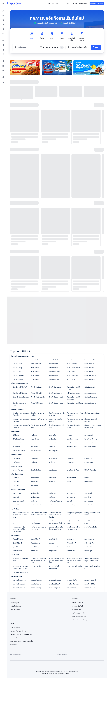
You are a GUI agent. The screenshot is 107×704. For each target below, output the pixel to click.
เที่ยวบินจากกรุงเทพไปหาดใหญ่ (37, 414)
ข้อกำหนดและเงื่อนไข (78, 613)
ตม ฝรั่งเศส (16, 447)
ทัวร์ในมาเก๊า (34, 458)
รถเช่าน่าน (34, 501)
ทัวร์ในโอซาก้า (88, 458)
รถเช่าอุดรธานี (71, 493)
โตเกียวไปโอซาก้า (36, 539)
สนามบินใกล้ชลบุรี (36, 588)
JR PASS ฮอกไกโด (36, 566)
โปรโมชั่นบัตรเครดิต (90, 470)
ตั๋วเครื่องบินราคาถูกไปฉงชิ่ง (57, 403)
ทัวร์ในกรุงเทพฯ (35, 462)
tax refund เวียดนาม (90, 439)
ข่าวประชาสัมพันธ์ (77, 606)
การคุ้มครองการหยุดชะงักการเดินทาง (38, 528)
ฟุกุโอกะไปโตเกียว (89, 543)
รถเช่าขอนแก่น (71, 497)
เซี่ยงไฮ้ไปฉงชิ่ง (17, 551)
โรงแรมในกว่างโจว (18, 360)
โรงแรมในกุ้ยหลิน (18, 379)
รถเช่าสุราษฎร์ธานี (18, 501)
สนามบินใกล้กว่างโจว (73, 584)
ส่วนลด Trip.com (18, 470)
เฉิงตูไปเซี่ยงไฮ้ (53, 551)
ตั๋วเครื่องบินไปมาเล (90, 403)
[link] (47, 3)
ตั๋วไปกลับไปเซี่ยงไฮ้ (89, 387)
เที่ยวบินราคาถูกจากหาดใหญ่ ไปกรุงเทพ (75, 414)
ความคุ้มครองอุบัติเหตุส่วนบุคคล (74, 514)
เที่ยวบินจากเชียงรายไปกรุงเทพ (73, 426)
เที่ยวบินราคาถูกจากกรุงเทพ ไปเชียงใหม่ (21, 414)
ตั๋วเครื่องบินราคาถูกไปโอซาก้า (75, 404)
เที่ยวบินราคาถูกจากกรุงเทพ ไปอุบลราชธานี (92, 426)
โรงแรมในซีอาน (35, 367)
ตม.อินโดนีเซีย (53, 439)
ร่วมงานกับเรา (76, 609)
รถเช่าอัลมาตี (88, 505)
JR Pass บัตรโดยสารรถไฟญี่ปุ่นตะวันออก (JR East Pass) (38, 561)
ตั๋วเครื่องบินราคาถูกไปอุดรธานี (19, 404)
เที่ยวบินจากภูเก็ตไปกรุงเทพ (39, 419)
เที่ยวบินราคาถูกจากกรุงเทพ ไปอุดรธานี (21, 420)
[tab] (32, 36)
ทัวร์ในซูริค (52, 462)
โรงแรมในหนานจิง (18, 375)
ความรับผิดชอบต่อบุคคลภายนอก (91, 522)
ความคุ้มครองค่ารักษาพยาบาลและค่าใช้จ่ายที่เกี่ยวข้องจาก (19, 529)
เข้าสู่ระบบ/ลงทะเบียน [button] (96, 3)
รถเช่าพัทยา (87, 497)
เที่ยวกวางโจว (35, 478)
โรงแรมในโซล (17, 371)
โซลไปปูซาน (52, 543)
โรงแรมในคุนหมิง (54, 379)
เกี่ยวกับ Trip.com (77, 602)
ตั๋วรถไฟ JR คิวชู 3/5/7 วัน (21, 572)
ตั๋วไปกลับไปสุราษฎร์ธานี (73, 393)
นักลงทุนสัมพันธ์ (15, 627)
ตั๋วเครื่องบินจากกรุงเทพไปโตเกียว (56, 426)
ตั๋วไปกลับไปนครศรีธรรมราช (21, 397)
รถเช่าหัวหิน (16, 505)
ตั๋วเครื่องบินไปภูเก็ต (36, 387)
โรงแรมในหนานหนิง (90, 375)
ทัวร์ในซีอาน (70, 462)
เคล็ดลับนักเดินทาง (90, 447)
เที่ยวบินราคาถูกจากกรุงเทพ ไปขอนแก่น (75, 420)
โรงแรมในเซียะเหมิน (72, 375)
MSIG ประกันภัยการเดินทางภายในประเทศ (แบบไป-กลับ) (39, 514)
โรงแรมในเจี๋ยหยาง (89, 379)
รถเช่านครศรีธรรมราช (55, 501)
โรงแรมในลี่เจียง (89, 367)
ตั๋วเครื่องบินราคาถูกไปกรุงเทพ (73, 388)
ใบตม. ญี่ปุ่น (52, 435)
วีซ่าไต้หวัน (16, 435)
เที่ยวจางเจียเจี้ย (71, 478)
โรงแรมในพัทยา (53, 367)
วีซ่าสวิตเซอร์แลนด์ (18, 439)
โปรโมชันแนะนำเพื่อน (73, 470)
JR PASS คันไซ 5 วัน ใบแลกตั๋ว (92, 567)
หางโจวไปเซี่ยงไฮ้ (53, 547)
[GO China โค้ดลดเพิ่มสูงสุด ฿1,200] (88, 67)
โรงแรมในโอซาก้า (36, 371)
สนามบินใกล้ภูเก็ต (72, 580)
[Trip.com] (14, 3)
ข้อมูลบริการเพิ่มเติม (16, 609)
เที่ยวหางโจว (52, 478)
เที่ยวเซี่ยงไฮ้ (34, 481)
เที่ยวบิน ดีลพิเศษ (36, 470)
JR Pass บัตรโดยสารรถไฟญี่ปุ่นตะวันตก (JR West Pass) (56, 561)
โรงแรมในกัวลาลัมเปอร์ (73, 367)
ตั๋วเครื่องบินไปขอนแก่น (38, 397)
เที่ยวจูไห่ (69, 481)
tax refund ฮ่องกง (72, 439)
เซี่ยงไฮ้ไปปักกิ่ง (53, 539)
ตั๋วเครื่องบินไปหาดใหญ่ (55, 393)
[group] (45, 23)
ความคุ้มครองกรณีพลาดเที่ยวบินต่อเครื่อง (74, 528)
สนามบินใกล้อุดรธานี (55, 588)
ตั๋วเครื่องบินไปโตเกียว (90, 397)
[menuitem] (3, 11)
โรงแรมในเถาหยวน (36, 375)
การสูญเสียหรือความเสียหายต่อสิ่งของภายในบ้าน (57, 528)
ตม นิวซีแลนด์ (88, 443)
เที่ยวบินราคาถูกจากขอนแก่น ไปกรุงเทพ (21, 426)
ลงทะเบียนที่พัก (14, 638)
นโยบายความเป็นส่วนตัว (79, 616)
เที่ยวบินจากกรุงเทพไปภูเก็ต (92, 413)
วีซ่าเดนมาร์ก (52, 443)
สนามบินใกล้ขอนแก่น (19, 584)
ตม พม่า (33, 443)
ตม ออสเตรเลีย (88, 435)
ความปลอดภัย (14, 645)
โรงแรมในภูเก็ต (71, 371)
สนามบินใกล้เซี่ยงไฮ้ (90, 580)
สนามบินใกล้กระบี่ (89, 588)
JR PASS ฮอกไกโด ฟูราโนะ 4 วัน (74, 567)
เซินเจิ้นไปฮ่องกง (71, 547)
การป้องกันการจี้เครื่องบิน (91, 527)
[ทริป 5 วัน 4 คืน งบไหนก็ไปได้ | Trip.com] (25, 67)
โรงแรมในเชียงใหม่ (72, 364)
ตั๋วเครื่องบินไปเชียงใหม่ (20, 387)
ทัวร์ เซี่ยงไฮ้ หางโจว (19, 450)
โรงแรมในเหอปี (53, 375)
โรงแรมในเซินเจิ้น (54, 360)
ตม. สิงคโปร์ (34, 447)
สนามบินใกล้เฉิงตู (36, 584)
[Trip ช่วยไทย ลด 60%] (57, 67)
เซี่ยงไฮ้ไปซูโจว (88, 551)
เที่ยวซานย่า (34, 485)
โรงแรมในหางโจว (89, 364)
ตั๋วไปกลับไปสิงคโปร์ (36, 393)
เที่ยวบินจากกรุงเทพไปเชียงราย (90, 420)
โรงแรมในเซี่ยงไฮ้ (89, 360)
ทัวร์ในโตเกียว (17, 462)
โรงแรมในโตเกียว (36, 364)
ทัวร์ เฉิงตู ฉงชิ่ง (53, 450)
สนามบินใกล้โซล (71, 588)
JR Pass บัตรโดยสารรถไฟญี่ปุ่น (20, 560)
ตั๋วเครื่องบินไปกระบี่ (90, 393)
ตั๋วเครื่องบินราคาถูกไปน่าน (56, 397)
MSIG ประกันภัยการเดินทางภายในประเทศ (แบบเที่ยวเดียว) (21, 515)
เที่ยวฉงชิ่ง (16, 485)
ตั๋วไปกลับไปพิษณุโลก (37, 403)
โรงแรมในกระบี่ (88, 371)
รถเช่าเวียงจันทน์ (36, 505)
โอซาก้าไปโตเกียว (18, 539)
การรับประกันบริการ (15, 606)
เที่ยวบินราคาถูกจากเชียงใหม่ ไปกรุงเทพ (57, 414)
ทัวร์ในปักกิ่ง (16, 458)
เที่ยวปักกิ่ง (16, 481)
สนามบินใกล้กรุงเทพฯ (19, 580)
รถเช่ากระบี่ (52, 497)
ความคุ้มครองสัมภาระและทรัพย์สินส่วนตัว (38, 522)
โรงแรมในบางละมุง (54, 371)
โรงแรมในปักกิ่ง (17, 364)
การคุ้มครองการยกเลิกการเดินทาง (74, 522)
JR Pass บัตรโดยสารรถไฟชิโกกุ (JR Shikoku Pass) (20, 567)
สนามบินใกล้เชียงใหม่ (55, 580)
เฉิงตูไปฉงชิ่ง (70, 539)
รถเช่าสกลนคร (35, 497)
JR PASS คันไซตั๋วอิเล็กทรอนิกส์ (54, 567)
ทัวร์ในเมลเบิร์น (88, 462)
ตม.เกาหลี (69, 435)
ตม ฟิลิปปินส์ (17, 443)
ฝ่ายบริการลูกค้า (14, 602)
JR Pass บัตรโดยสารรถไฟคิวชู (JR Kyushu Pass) (91, 560)
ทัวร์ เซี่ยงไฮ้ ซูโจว (36, 450)
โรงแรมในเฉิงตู (17, 367)
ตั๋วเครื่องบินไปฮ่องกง (55, 387)
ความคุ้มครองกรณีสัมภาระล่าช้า (21, 522)
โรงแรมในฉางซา (71, 379)
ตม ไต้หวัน (34, 435)
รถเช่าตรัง (70, 501)
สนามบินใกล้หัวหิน (89, 584)
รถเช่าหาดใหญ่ (71, 505)
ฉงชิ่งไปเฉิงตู (35, 547)
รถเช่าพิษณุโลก (88, 493)
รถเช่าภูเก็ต (16, 497)
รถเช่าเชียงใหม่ (35, 493)
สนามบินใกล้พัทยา (36, 580)
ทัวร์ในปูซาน (70, 458)
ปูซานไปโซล (16, 547)
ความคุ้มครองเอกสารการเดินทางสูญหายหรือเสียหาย (57, 522)
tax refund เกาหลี (72, 443)
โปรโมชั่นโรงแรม (53, 470)
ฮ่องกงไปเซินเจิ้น (89, 539)
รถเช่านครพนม (53, 505)
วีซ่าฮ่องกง (52, 447)
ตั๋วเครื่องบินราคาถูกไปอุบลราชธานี (73, 398)
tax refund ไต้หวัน (72, 447)
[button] (3, 3)
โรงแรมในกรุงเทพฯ (72, 360)
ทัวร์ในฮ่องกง (53, 458)
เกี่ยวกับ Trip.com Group (79, 620)
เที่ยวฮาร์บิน (16, 478)
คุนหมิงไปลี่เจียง (89, 547)
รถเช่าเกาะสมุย (88, 501)
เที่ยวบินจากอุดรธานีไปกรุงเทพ (55, 420)
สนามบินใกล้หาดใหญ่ (19, 588)
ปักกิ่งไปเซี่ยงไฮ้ (17, 543)
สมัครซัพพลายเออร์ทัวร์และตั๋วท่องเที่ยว (21, 641)
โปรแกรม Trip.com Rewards (18, 631)
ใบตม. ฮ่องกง (35, 439)
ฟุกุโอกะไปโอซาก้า (71, 543)
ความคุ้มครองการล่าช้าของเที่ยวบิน (92, 514)
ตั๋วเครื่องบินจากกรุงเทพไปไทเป (38, 426)
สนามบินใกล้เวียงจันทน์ (55, 584)
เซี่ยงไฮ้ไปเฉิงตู (35, 551)
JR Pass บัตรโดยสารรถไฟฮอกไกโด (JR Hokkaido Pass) (74, 561)
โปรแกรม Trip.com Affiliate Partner (21, 634)
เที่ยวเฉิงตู (87, 478)
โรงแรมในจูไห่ (35, 379)
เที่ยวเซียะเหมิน (88, 481)
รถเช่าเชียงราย (53, 493)
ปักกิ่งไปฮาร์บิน (71, 551)
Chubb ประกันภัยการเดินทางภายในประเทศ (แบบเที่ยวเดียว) (56, 515)
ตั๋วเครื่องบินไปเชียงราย (20, 393)
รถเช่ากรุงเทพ (17, 493)
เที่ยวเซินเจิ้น (52, 481)
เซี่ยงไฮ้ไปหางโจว (36, 543)
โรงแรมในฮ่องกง (36, 360)
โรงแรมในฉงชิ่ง (53, 364)
